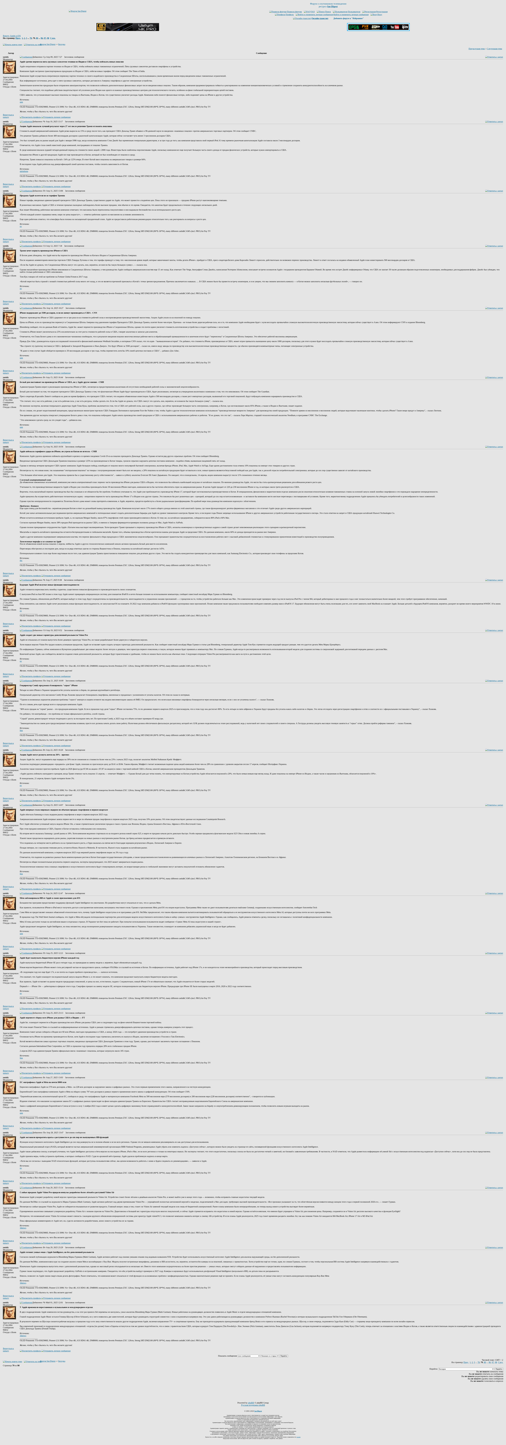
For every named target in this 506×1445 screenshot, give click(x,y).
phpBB (251, 1403)
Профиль (290, 14)
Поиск (328, 12)
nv (21, 226)
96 (42, 38)
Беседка (61, 44)
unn (21, 102)
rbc (21, 560)
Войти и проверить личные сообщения (351, 14)
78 (31, 38)
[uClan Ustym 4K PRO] (127, 30)
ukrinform (24, 171)
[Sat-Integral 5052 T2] (378, 30)
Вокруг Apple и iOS (12, 36)
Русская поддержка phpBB (253, 1405)
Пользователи (354, 12)
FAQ (313, 12)
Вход (380, 14)
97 (45, 38)
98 (48, 38)
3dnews (23, 1228)
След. (52, 38)
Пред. (18, 38)
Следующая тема (494, 49)
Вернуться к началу (8, 116)
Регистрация (382, 12)
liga (21, 730)
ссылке (298, 1437)
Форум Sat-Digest (47, 44)
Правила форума (294, 12)
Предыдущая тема (477, 49)
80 (37, 38)
